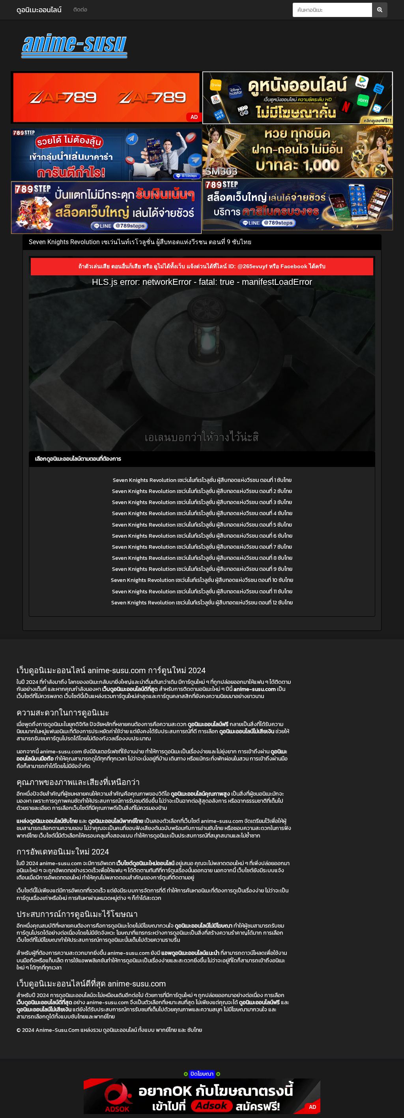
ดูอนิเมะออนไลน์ (39, 9)
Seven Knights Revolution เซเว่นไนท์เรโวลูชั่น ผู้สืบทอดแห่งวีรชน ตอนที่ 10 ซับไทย (202, 580)
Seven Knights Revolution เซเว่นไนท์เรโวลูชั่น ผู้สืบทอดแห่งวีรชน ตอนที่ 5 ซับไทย (202, 525)
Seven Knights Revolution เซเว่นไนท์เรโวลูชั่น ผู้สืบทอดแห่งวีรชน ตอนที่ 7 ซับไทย (202, 547)
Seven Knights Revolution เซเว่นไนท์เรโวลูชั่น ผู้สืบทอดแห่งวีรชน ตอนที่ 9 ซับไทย (202, 569)
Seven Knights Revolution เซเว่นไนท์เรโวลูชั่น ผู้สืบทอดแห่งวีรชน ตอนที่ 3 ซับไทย (202, 502)
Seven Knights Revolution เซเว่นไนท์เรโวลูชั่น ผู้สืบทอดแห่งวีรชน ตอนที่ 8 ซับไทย (202, 558)
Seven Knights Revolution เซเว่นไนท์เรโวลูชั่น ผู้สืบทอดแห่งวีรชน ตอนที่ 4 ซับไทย (202, 513)
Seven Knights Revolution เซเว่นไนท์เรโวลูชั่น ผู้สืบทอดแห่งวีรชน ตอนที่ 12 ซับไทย (202, 603)
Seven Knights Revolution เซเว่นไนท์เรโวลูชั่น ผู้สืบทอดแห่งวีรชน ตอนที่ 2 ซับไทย (202, 491)
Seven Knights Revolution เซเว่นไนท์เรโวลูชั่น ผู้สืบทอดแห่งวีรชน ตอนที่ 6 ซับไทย (202, 536)
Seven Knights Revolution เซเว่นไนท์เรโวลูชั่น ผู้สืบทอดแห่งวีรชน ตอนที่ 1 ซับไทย (202, 480)
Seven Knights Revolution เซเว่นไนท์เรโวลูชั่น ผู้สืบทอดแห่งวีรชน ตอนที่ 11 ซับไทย (202, 591)
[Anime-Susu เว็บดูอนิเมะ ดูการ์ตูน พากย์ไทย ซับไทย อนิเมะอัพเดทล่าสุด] (74, 47)
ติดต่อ (80, 10)
